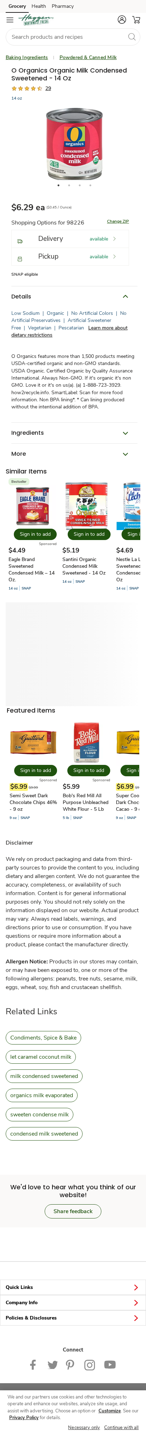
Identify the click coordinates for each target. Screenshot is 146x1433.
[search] (132, 36)
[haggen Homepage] (36, 20)
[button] (122, 19)
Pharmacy (63, 6)
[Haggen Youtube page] (109, 1364)
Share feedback (73, 1211)
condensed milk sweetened (44, 1134)
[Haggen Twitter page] (52, 1364)
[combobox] (73, 37)
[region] (73, 1411)
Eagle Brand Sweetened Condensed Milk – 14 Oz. (32, 569)
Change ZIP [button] (118, 221)
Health (39, 6)
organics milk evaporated (41, 1095)
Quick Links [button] (19, 1287)
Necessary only (84, 1427)
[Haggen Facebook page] (35, 1364)
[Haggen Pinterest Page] (70, 1364)
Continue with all (121, 1427)
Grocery (17, 6)
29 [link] (48, 88)
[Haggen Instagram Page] (90, 1364)
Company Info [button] (22, 1302)
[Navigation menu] (10, 20)
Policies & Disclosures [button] (31, 1318)
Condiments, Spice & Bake (43, 1038)
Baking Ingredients (27, 57)
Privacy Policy (24, 1418)
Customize (110, 1411)
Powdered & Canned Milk (88, 57)
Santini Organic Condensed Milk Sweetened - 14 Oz (84, 566)
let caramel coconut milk (40, 1057)
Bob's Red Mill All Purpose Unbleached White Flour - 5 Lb (85, 802)
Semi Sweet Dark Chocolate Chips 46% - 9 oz (33, 802)
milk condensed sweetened (44, 1076)
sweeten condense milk (39, 1115)
